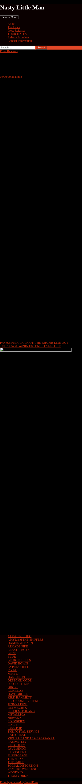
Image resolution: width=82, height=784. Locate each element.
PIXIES (12, 724)
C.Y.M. (12, 670)
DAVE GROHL (18, 694)
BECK (12, 653)
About (11, 23)
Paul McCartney (17, 707)
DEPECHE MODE (20, 680)
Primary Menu (9, 17)
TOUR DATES (17, 34)
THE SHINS (15, 758)
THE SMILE (16, 762)
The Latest (14, 27)
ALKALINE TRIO (19, 636)
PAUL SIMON (17, 748)
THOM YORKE (18, 775)
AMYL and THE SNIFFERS (25, 639)
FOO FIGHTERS (19, 683)
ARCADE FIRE (18, 646)
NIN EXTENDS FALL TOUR (36, 346)
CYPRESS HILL (18, 666)
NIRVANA (15, 718)
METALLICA (16, 714)
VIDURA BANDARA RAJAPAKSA (31, 738)
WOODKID (15, 772)
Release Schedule (18, 37)
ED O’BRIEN (16, 721)
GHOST (13, 687)
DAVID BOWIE (18, 663)
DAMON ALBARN (20, 643)
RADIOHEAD (17, 735)
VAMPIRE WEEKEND (22, 769)
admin (18, 76)
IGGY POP (15, 728)
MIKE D (13, 673)
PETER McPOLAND (21, 711)
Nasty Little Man (22, 7)
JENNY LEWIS (17, 704)
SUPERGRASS (17, 755)
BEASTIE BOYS (19, 649)
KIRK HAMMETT (20, 697)
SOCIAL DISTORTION (23, 765)
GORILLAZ (15, 690)
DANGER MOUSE (20, 677)
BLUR (12, 656)
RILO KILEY (16, 745)
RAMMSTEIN (17, 741)
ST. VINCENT (17, 752)
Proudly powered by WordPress (19, 782)
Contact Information (20, 40)
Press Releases (16, 30)
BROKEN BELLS (19, 660)
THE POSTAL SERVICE (23, 731)
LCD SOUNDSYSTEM (23, 700)
